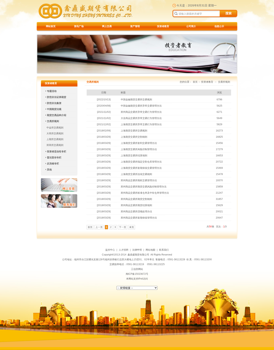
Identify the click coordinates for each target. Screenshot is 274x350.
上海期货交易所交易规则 (134, 130)
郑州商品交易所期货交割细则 (136, 199)
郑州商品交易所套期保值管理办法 (139, 217)
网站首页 (51, 26)
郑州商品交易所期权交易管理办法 (139, 180)
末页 (131, 227)
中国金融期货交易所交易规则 (136, 99)
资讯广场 (79, 26)
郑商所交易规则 (55, 145)
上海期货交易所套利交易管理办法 (139, 143)
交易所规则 (224, 81)
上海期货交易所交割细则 (134, 136)
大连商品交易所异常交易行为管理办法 (141, 118)
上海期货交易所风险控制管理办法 (139, 149)
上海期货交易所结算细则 (134, 155)
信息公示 (219, 26)
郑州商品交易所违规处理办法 (136, 211)
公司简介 (191, 26)
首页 (195, 81)
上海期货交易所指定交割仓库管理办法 (141, 161)
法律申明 (137, 249)
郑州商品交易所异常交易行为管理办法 (141, 112)
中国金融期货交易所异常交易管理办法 (141, 105)
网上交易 (107, 26)
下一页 (122, 227)
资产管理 (135, 26)
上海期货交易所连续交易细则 (136, 174)
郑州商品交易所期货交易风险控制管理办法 (143, 186)
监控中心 (110, 249)
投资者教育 (163, 26)
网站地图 (150, 249)
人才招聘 (123, 249)
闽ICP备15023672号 (137, 274)
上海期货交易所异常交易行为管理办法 (141, 124)
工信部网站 (137, 269)
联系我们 (59, 201)
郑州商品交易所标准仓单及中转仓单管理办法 (145, 192)
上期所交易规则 (55, 139)
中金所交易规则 (55, 127)
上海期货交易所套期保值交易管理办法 (141, 168)
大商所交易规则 (55, 133)
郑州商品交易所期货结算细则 (136, 205)
